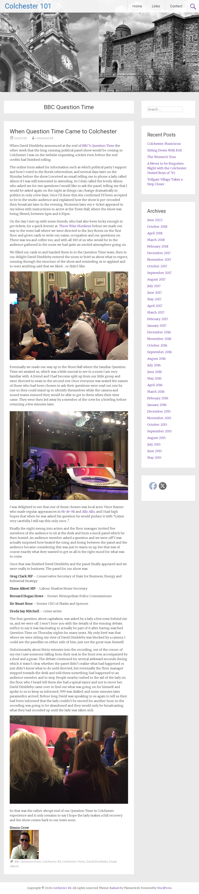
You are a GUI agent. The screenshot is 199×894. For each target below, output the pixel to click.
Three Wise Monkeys (75, 226)
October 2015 (157, 425)
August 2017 (156, 279)
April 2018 (154, 233)
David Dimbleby (97, 861)
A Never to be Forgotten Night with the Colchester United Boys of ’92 (167, 168)
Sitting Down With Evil (164, 150)
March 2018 (156, 240)
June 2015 (154, 451)
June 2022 (155, 220)
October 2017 (157, 266)
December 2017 (159, 253)
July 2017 (154, 286)
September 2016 (159, 352)
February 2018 (157, 246)
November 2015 (159, 418)
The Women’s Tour (161, 157)
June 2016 (154, 372)
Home (137, 6)
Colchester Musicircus (164, 144)
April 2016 (154, 385)
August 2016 (156, 359)
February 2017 (157, 319)
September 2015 (159, 431)
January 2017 (156, 326)
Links (156, 6)
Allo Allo (88, 511)
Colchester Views (73, 861)
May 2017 (154, 299)
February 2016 (157, 398)
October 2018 (157, 226)
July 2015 (154, 444)
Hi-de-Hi (68, 511)
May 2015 (154, 458)
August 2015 (156, 438)
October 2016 (157, 345)
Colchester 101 (28, 6)
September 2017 (159, 273)
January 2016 (157, 405)
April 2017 (154, 306)
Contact (176, 6)
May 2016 (154, 378)
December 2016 (159, 332)
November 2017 (159, 260)
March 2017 (155, 312)
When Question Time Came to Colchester (63, 131)
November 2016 (159, 339)
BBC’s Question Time (98, 146)
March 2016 (156, 392)
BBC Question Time (28, 861)
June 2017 (154, 293)
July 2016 (154, 365)
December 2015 (159, 411)
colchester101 (44, 138)
